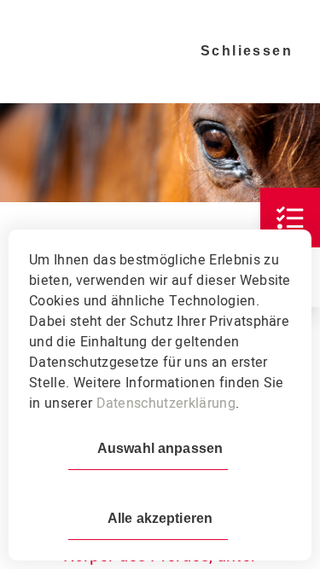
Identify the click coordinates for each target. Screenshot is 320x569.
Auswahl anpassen (160, 448)
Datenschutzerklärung (166, 403)
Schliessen (247, 51)
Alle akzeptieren (160, 518)
